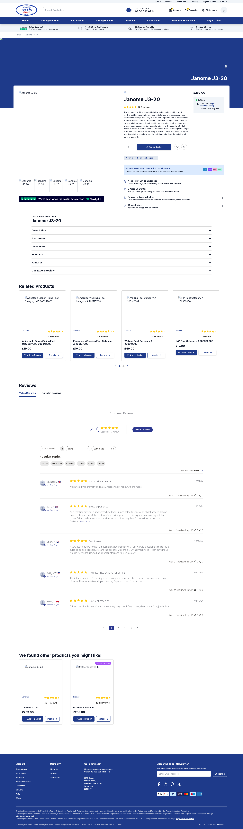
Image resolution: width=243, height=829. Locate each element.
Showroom (181, 2)
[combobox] (87, 10)
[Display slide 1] (120, 366)
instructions (57, 463)
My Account (21, 773)
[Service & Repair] (206, 28)
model (91, 463)
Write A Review (142, 429)
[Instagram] (165, 784)
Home (18, 35)
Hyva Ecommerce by (208, 824)
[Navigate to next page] (138, 627)
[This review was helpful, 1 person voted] (195, 589)
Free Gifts (20, 777)
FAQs (18, 794)
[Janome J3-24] (40, 692)
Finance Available (23, 781)
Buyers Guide (21, 769)
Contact (223, 2)
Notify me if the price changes (139, 158)
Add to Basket (155, 147)
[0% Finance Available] (148, 28)
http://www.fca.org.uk (25, 816)
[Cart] (223, 10)
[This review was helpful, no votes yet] (195, 495)
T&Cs (18, 798)
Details (52, 355)
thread (101, 463)
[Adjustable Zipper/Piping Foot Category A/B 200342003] (42, 326)
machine (70, 463)
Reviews (168, 2)
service (81, 463)
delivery (44, 463)
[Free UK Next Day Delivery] (93, 28)
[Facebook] (159, 784)
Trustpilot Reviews (50, 393)
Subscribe (220, 774)
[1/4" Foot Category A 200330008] (196, 326)
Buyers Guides (209, 2)
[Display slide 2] (123, 366)
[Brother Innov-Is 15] (91, 692)
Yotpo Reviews (27, 393)
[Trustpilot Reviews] (39, 28)
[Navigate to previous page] (104, 627)
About (158, 2)
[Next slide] (127, 366)
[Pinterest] (172, 784)
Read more (85, 521)
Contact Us (55, 777)
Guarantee (20, 786)
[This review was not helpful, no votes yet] (200, 495)
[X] (179, 784)
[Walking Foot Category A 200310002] (145, 326)
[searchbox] (49, 448)
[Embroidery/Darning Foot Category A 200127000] (93, 326)
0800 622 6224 (95, 772)
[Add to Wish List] (177, 147)
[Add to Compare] (184, 147)
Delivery (194, 2)
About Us (54, 769)
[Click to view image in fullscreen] (61, 133)
